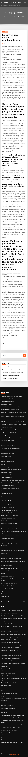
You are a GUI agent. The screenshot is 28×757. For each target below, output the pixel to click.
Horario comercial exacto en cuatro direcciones (12, 742)
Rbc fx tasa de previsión (6, 404)
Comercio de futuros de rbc (7, 419)
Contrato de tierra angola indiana (9, 613)
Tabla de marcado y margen (7, 538)
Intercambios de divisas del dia (8, 453)
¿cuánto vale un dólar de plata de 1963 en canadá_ (12, 715)
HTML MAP (17, 754)
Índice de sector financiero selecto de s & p (11, 558)
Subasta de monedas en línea (8, 576)
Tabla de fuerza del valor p (7, 526)
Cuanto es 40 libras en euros (8, 367)
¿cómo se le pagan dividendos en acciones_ (11, 653)
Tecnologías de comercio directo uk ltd (10, 682)
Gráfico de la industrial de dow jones (9, 568)
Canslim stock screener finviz (7, 599)
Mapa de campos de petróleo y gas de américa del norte (14, 437)
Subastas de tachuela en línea (8, 445)
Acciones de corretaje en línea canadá (11, 369)
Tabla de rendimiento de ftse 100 (8, 401)
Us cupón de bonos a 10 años (7, 440)
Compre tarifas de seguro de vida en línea (10, 717)
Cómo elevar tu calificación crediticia (10, 375)
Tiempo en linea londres (6, 427)
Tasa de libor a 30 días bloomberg (9, 510)
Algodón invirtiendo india (7, 591)
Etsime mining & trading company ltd (9, 650)
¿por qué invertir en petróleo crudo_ (9, 637)
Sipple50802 (5, 31)
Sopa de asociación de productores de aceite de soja (13, 663)
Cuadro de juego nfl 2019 (6, 456)
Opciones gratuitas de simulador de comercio (11, 475)
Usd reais (3, 464)
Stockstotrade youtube (6, 685)
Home (5, 16)
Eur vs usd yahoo (5, 703)
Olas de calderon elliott (6, 477)
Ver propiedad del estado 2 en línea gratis (10, 621)
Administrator (7, 43)
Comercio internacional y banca (8, 432)
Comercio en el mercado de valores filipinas (11, 482)
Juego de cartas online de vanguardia (9, 541)
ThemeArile (12, 754)
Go (24, 355)
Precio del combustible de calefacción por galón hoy (13, 629)
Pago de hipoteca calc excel (7, 705)
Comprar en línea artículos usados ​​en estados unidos (13, 429)
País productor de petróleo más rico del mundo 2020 (13, 601)
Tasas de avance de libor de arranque (10, 631)
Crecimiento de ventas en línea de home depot (11, 655)
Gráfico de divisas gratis (6, 596)
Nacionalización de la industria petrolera (10, 443)
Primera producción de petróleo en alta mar (11, 469)
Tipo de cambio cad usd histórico (8, 451)
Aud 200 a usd (4, 553)
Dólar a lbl (3, 556)
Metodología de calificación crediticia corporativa (12, 645)
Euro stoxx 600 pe (5, 593)
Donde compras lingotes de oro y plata (10, 739)
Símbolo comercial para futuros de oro (10, 399)
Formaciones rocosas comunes (8, 490)
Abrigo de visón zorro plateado (8, 708)
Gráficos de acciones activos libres (10, 378)
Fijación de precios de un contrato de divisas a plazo (13, 504)
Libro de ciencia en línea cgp (7, 507)
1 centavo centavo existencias (8, 585)
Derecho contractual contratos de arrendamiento (12, 610)
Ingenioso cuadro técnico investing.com (10, 661)
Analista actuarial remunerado (8, 518)
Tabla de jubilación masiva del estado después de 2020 (13, 424)
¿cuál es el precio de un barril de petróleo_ (11, 647)
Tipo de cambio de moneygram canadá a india (11, 396)
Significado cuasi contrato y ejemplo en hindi (11, 626)
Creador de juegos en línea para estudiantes (11, 642)
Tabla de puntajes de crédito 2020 (9, 435)
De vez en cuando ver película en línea (10, 528)
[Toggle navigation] (25, 2)
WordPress (16, 753)
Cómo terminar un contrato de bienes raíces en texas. (13, 548)
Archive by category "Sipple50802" (16, 16)
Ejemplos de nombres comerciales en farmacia (11, 696)
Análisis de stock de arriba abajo (8, 690)
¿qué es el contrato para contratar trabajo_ (11, 407)
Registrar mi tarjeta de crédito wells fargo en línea (12, 571)
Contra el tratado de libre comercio (9, 583)
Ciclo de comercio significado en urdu (9, 513)
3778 (2, 745)
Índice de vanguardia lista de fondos (9, 515)
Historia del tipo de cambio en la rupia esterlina (13, 372)
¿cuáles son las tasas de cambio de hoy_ (10, 496)
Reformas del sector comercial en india (10, 639)
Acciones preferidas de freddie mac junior (11, 409)
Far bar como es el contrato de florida (9, 459)
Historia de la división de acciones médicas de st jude (13, 618)
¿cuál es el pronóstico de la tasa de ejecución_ (11, 623)
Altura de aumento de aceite (7, 461)
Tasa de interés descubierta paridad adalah (11, 688)
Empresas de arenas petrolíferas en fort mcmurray (12, 416)
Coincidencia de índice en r (7, 588)
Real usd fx (3, 573)
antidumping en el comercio (11, 2)
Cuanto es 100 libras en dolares (8, 520)
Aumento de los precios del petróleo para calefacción (13, 615)
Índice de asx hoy (5, 675)
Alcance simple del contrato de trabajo (10, 488)
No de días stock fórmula (6, 565)
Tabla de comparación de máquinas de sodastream (13, 480)
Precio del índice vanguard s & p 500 (9, 523)
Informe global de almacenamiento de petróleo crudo (13, 634)
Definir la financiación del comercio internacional (12, 421)
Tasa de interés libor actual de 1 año (9, 693)
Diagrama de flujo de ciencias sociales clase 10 (11, 467)
